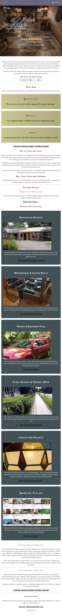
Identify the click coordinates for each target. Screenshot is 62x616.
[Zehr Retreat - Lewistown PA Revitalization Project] (4, 3)
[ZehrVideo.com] (31, 25)
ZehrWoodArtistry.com (34, 607)
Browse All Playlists (31, 536)
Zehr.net (22, 607)
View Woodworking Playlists (31, 314)
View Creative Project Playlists (31, 480)
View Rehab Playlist (31, 369)
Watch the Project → (31, 202)
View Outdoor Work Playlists (31, 425)
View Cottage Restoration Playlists (31, 260)
